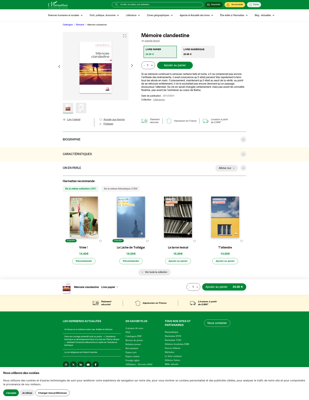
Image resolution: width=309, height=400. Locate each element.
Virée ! (83, 247)
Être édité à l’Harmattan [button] (232, 15)
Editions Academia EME (177, 344)
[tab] (160, 52)
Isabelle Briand (152, 41)
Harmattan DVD (173, 336)
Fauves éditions (172, 348)
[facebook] (95, 364)
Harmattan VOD (173, 340)
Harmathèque (171, 332)
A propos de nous (134, 328)
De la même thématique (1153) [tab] (120, 189)
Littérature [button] (131, 15)
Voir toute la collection (156, 272)
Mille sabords (171, 364)
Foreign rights (133, 360)
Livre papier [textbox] (108, 287)
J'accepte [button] (11, 392)
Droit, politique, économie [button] (103, 15)
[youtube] (88, 364)
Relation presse (133, 344)
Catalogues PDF (134, 336)
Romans (80, 25)
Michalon (169, 352)
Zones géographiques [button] (158, 15)
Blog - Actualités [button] (263, 15)
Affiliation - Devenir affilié (139, 364)
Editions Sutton (172, 360)
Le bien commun (173, 356)
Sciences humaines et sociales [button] (64, 15)
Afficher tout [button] (225, 168)
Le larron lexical (178, 247)
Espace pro (131, 352)
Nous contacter (217, 323)
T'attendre (225, 247)
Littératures (159, 100)
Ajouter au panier (175, 65)
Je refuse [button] (27, 392)
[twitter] (73, 364)
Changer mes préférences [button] (52, 392)
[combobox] (110, 287)
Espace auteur (133, 356)
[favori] (100, 241)
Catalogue (68, 25)
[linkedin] (81, 364)
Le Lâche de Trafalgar (131, 247)
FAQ (128, 332)
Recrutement (132, 348)
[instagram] (66, 364)
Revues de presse (134, 340)
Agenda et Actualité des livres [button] (195, 15)
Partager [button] (108, 124)
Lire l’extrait (73, 119)
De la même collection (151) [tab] (80, 189)
